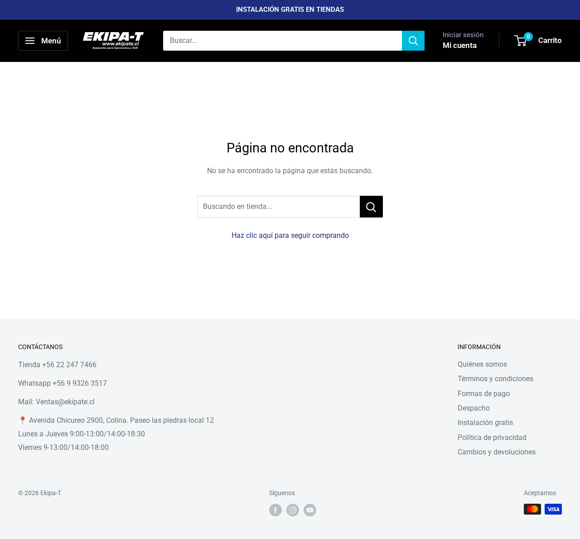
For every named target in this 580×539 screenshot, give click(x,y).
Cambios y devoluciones (497, 452)
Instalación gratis (485, 422)
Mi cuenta (460, 45)
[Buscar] (413, 41)
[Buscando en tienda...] (371, 206)
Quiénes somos (482, 364)
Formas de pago (484, 393)
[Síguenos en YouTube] (310, 510)
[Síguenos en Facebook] (275, 510)
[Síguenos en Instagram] (292, 510)
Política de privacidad (492, 437)
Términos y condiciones (495, 378)
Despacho (474, 408)
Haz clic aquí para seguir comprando (290, 235)
